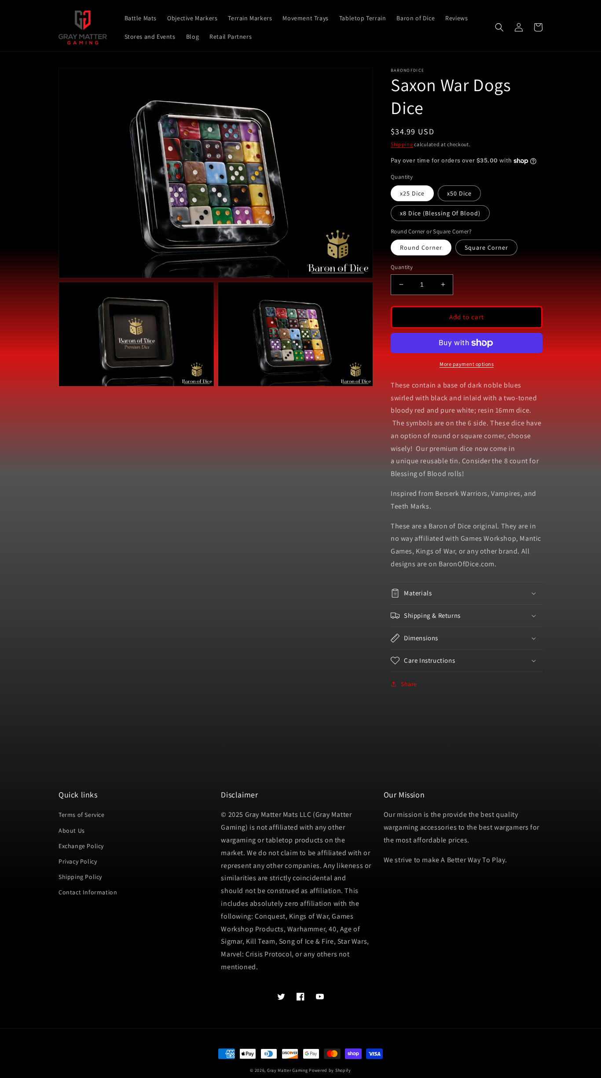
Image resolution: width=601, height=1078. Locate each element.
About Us (72, 830)
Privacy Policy (78, 861)
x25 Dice (412, 193)
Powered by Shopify (330, 1070)
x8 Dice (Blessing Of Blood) (440, 213)
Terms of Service (82, 815)
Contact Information (88, 892)
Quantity (402, 267)
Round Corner (421, 247)
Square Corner (486, 247)
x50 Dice (459, 193)
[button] (499, 27)
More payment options (467, 364)
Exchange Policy (81, 846)
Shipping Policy (80, 877)
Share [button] (409, 684)
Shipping (402, 144)
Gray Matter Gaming (287, 1070)
